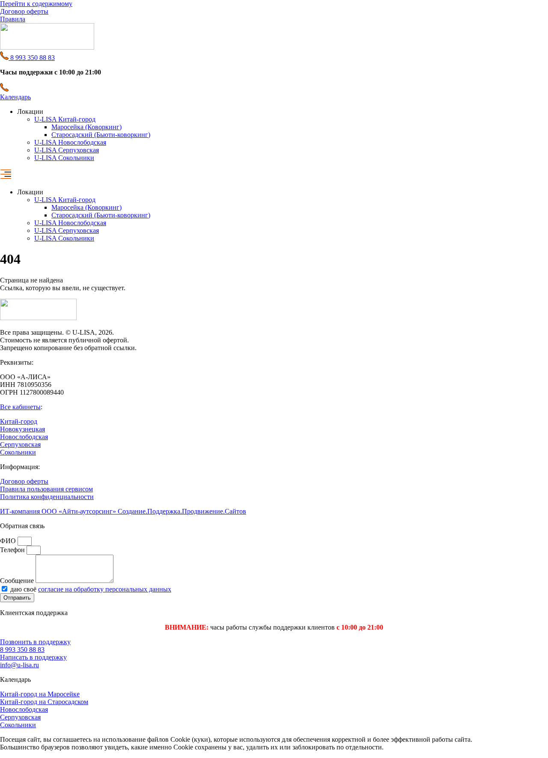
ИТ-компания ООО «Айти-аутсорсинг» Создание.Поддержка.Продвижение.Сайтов (123, 511)
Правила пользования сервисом (46, 489)
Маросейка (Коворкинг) (86, 127)
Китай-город (18, 421)
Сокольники (18, 452)
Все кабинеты (20, 406)
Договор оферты (24, 481)
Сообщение (18, 580)
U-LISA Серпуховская (66, 150)
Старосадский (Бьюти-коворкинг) (100, 134)
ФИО (9, 540)
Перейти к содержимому (36, 3)
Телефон (13, 549)
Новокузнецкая (22, 429)
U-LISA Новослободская (70, 142)
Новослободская (24, 436)
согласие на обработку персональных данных (104, 589)
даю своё (90, 589)
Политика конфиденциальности (47, 496)
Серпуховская (20, 444)
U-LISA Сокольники (64, 157)
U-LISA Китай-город (64, 119)
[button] (274, 175)
